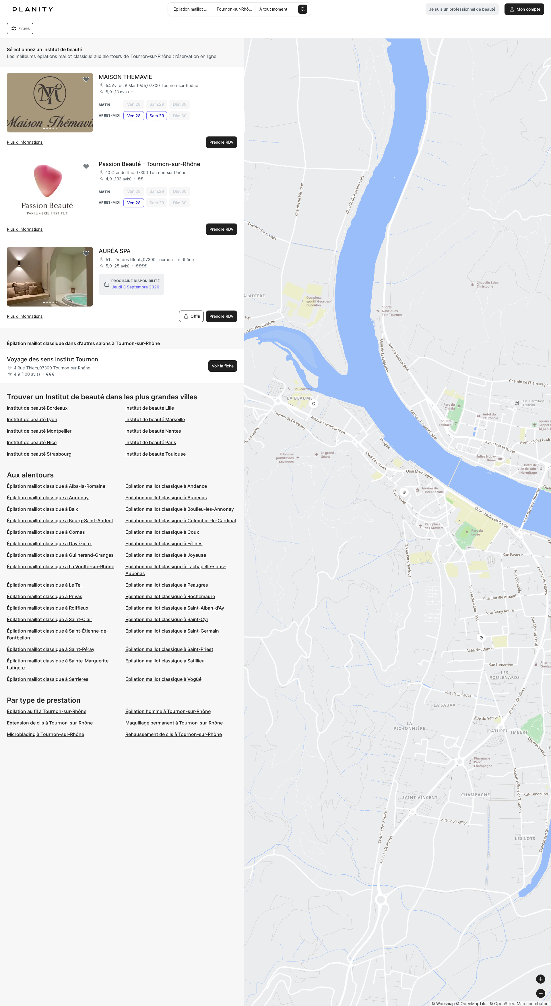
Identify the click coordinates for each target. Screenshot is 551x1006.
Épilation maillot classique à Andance (166, 486)
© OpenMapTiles (472, 1003)
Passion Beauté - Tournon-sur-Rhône (149, 164)
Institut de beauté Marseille (155, 419)
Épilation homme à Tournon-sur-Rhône (168, 711)
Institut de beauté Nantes (153, 431)
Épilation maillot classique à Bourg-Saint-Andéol (60, 520)
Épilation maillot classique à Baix (42, 509)
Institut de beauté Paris (150, 442)
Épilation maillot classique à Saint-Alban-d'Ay (174, 608)
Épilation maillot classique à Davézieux (49, 543)
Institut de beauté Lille (149, 408)
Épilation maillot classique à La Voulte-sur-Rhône (60, 566)
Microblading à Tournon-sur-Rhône (45, 734)
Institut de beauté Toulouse (155, 454)
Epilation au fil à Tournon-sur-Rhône (46, 711)
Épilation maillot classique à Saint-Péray (50, 649)
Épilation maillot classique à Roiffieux (47, 608)
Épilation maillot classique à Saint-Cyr (166, 619)
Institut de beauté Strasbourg (39, 454)
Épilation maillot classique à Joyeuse (165, 555)
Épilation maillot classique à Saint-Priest (169, 649)
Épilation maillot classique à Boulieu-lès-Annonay (179, 509)
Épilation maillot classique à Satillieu (165, 661)
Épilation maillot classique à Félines (164, 543)
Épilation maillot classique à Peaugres (166, 585)
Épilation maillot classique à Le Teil (45, 585)
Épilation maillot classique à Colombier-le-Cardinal (180, 520)
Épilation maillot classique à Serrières (47, 679)
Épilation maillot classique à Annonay (48, 497)
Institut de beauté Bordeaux (37, 408)
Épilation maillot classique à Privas (44, 596)
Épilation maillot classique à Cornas (46, 532)
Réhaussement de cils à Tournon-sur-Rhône (173, 734)
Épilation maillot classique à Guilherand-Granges (60, 555)
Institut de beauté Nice (32, 442)
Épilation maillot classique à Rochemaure (170, 596)
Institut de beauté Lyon (32, 419)
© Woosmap (443, 1003)
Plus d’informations (25, 142)
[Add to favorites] (86, 79)
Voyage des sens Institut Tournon (52, 359)
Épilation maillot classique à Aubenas (166, 497)
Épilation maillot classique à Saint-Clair (49, 619)
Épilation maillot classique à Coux (162, 532)
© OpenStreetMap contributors (520, 1003)
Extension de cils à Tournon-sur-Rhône (50, 723)
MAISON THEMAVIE (125, 77)
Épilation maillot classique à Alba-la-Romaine (56, 486)
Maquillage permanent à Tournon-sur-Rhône (174, 723)
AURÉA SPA (115, 251)
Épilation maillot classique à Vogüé (163, 679)
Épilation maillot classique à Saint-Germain (172, 631)
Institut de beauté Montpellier (39, 431)
